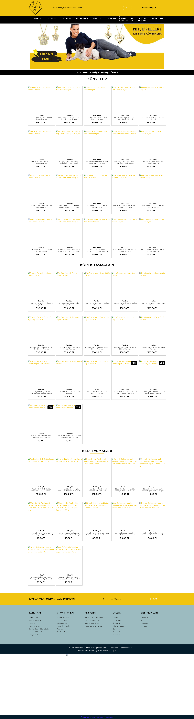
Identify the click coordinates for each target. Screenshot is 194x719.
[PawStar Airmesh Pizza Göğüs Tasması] (69, 373)
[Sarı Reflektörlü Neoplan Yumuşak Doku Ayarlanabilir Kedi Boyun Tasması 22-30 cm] (125, 515)
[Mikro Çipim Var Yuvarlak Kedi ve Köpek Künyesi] (125, 187)
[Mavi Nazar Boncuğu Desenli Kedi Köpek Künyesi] (69, 99)
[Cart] (164, 7)
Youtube (143, 626)
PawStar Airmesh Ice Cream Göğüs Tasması (97, 392)
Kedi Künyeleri (62, 620)
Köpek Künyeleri (63, 617)
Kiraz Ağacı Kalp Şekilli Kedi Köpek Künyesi (41, 162)
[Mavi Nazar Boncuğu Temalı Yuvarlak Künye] (152, 187)
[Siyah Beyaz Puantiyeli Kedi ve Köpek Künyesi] (125, 231)
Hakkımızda (33, 617)
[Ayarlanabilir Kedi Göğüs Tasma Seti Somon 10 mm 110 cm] (41, 471)
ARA (126, 8)
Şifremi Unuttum (119, 626)
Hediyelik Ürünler (63, 626)
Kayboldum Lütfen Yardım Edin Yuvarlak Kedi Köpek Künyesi (69, 207)
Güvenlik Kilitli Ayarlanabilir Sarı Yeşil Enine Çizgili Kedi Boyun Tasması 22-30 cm (97, 535)
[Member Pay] (159, 7)
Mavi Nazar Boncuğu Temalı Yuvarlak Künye (153, 206)
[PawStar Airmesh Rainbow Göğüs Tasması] (69, 329)
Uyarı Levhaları (62, 623)
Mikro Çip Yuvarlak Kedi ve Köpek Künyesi (41, 206)
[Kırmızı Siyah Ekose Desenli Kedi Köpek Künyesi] (125, 99)
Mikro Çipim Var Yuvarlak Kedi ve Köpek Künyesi (125, 206)
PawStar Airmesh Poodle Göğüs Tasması (69, 304)
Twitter (143, 620)
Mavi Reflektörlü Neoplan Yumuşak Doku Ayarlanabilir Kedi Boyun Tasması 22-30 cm (69, 579)
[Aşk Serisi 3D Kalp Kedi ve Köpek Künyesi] (152, 143)
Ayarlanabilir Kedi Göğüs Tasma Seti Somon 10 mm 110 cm (41, 491)
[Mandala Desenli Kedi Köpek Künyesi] (152, 99)
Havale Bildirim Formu (37, 632)
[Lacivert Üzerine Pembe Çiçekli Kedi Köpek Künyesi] (97, 231)
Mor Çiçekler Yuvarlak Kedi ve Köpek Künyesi (152, 250)
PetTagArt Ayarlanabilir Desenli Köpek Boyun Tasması (125, 392)
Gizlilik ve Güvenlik (92, 620)
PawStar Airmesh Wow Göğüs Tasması (153, 348)
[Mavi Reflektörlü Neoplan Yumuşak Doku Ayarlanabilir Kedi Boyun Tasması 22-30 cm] (69, 559)
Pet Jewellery (62, 632)
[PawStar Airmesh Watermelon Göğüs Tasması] (97, 329)
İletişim (32, 623)
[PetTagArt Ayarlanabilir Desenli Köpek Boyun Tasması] (125, 373)
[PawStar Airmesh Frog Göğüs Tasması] (152, 285)
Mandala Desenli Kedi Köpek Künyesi (152, 118)
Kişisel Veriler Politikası (93, 626)
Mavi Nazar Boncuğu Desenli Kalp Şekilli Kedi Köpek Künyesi (125, 163)
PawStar (41, 301)
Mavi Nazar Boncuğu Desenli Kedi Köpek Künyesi (69, 118)
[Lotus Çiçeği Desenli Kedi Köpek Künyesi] (97, 99)
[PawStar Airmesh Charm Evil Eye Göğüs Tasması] (41, 329)
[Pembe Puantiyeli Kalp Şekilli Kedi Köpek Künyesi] (97, 143)
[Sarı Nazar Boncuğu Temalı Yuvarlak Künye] (97, 187)
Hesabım (116, 617)
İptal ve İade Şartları (92, 623)
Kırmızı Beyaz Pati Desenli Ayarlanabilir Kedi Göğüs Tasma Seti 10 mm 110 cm (97, 491)
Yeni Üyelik (117, 620)
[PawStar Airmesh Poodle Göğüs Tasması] (69, 285)
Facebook (144, 617)
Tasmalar (60, 629)
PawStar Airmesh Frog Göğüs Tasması (152, 304)
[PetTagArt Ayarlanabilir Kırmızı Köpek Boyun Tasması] (69, 417)
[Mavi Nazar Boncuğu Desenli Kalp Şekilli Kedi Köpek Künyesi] (125, 143)
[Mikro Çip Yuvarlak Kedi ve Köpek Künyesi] (41, 187)
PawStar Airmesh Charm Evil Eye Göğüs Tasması (41, 348)
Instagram (144, 623)
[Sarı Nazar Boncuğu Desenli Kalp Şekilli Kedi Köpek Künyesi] (69, 143)
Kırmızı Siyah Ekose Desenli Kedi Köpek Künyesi (125, 118)
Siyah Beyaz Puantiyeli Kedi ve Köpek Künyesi (125, 250)
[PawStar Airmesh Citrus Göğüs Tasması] (97, 285)
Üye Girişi (116, 623)
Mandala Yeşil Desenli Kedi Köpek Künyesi (41, 118)
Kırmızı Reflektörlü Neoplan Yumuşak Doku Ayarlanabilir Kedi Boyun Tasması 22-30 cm (41, 579)
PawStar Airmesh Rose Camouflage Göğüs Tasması (41, 392)
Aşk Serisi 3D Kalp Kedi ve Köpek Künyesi (153, 162)
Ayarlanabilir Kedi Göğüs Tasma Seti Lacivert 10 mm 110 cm (69, 491)
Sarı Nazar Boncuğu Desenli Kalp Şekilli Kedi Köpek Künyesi (69, 163)
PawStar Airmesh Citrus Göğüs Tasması (97, 304)
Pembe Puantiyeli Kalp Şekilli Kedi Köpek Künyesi (97, 162)
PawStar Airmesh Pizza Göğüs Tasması (69, 392)
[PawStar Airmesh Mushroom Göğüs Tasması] (41, 285)
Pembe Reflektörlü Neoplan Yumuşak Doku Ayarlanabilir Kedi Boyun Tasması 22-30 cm (152, 535)
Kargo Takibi (34, 635)
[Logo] (35, 8)
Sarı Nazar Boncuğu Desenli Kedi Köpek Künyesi (41, 250)
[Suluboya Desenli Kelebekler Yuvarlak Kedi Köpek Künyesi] (69, 231)
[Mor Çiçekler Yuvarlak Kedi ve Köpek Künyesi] (152, 231)
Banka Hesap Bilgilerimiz (38, 629)
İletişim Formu (34, 626)
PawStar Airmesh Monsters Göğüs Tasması (125, 348)
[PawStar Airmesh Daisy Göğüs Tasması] (125, 285)
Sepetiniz (116, 635)
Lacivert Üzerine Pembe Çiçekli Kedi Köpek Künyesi (97, 250)
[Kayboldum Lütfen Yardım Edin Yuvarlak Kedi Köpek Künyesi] (69, 187)
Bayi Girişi (116, 629)
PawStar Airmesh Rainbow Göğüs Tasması (69, 348)
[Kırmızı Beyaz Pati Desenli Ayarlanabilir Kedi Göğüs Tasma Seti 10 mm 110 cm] (97, 471)
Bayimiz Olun (118, 632)
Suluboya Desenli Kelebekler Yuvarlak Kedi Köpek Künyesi (69, 250)
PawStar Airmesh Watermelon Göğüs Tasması (97, 348)
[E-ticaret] (96, 717)
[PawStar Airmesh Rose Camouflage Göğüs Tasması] (41, 373)
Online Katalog (35, 620)
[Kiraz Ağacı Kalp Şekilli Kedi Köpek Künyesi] (41, 143)
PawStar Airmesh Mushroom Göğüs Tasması (41, 304)
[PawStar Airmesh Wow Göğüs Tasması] (152, 329)
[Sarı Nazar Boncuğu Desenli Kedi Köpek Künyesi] (41, 231)
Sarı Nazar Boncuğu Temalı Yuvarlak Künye (97, 206)
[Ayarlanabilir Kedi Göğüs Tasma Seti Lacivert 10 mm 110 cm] (69, 471)
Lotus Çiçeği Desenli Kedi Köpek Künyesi (97, 118)
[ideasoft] (85, 717)
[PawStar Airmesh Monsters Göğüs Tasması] (125, 329)
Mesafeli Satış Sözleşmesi (95, 617)
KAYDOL (156, 599)
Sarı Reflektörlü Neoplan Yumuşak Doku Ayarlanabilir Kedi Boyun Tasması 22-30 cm (125, 535)
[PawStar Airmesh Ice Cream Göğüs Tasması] (97, 373)
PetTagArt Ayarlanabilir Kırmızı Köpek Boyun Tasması (69, 436)
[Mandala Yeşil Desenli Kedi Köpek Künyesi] (41, 99)
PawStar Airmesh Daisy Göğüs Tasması (125, 304)
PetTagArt (41, 115)
